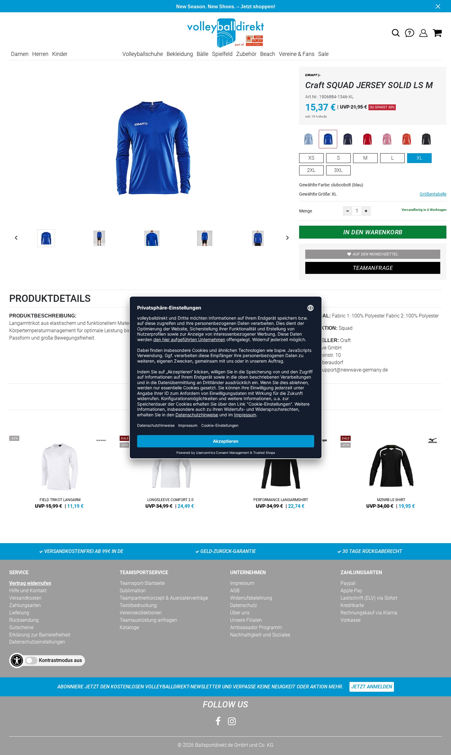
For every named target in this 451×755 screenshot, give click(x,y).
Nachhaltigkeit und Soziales (260, 635)
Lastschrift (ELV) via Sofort (369, 598)
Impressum (242, 583)
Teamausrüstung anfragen (148, 620)
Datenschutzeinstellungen (37, 642)
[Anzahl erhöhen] (366, 211)
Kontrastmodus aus (60, 660)
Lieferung (19, 613)
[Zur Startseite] (225, 33)
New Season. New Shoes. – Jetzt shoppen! (225, 6)
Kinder (59, 54)
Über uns (239, 613)
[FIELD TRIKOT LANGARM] (60, 471)
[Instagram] (232, 721)
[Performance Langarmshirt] (280, 471)
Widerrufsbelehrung (251, 598)
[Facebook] (218, 721)
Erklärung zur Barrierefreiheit (39, 635)
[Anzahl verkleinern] (347, 211)
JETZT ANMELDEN (371, 687)
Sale (323, 54)
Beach (267, 54)
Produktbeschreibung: (42, 315)
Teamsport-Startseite (142, 583)
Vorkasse (350, 620)
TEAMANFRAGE (373, 268)
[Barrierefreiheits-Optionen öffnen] (17, 660)
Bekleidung (180, 54)
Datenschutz (243, 605)
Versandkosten (25, 598)
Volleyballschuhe (142, 54)
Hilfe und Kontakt (28, 590)
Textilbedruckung (138, 605)
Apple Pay (351, 590)
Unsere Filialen (246, 620)
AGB (235, 590)
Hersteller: (321, 340)
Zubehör (246, 54)
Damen (20, 54)
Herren (40, 54)
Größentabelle (433, 194)
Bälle (202, 54)
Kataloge (129, 627)
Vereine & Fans (296, 54)
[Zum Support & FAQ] (409, 33)
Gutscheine (21, 627)
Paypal (348, 583)
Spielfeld (222, 54)
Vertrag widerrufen (30, 583)
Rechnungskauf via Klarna (369, 613)
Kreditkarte (352, 605)
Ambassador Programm (256, 627)
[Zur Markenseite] (313, 76)
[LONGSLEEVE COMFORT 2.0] (170, 471)
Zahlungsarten (25, 605)
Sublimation (133, 590)
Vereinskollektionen (141, 613)
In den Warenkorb (373, 232)
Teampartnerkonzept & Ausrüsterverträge (164, 598)
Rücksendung (24, 620)
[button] (395, 32)
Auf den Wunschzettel (375, 254)
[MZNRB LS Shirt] (391, 471)
